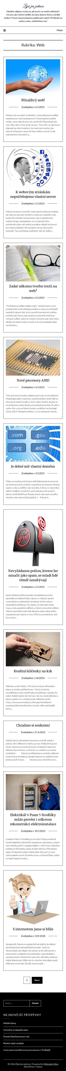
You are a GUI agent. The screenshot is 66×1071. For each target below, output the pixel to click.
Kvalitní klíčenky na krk (33, 671)
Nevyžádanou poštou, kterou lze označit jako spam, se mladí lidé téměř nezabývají (33, 575)
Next (37, 980)
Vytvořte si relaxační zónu (15, 1030)
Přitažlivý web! (33, 100)
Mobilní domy (9, 1023)
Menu (60, 30)
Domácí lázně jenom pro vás (16, 1036)
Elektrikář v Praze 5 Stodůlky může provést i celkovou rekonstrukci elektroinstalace (33, 819)
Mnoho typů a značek (13, 1043)
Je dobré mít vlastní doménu (33, 466)
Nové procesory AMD (33, 380)
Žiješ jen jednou (33, 6)
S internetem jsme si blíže (33, 929)
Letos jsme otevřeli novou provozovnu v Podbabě (26, 1050)
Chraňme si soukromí (33, 725)
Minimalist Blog (51, 1064)
